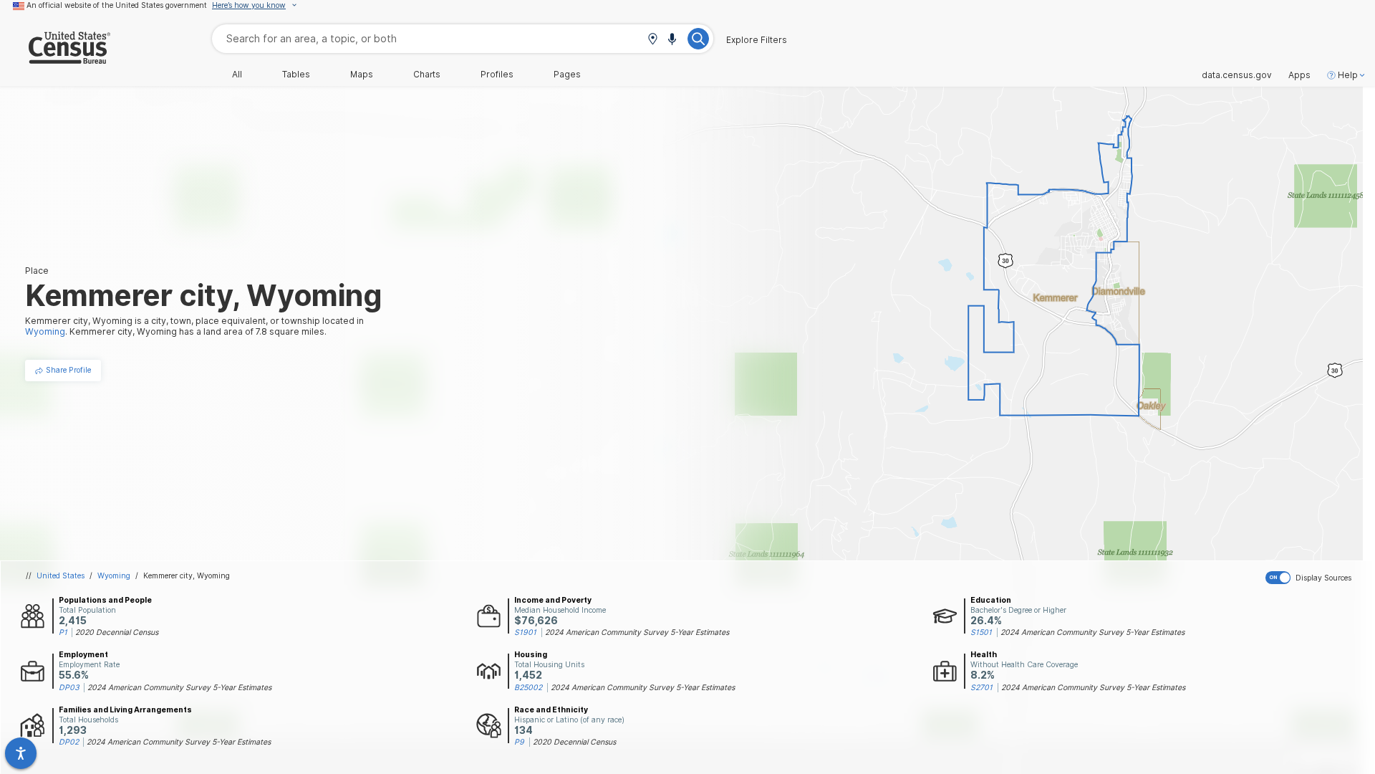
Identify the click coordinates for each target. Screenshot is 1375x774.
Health (983, 654)
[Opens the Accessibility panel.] (21, 753)
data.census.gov (1237, 75)
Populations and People (105, 600)
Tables (296, 75)
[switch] (1317, 577)
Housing (530, 654)
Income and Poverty (553, 600)
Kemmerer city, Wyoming (186, 575)
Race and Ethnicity (551, 709)
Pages (567, 75)
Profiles (497, 75)
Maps (361, 75)
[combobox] (462, 38)
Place (37, 270)
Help (1348, 75)
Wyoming (113, 575)
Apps (1299, 75)
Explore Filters (756, 40)
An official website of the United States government (116, 5)
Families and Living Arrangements (125, 709)
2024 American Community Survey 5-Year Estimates (637, 632)
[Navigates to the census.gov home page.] (55, 58)
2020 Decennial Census (116, 632)
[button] (652, 39)
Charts (426, 75)
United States (61, 575)
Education (990, 600)
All (237, 75)
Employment (83, 654)
